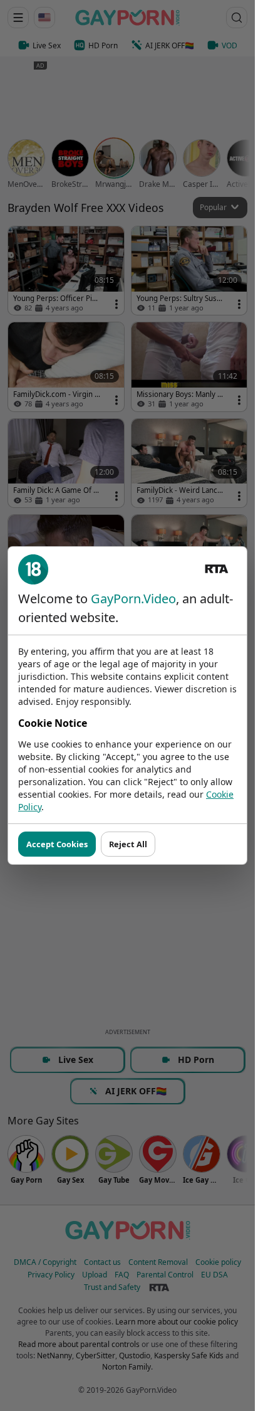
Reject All (128, 844)
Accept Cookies (57, 844)
